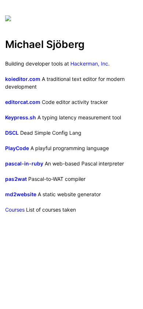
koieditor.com (22, 79)
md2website (20, 194)
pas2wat (16, 179)
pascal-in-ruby (24, 163)
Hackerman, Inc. (90, 63)
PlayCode (17, 148)
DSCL (12, 133)
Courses (15, 209)
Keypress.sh (20, 117)
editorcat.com (22, 102)
